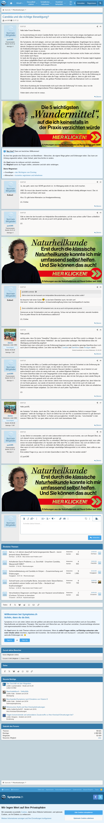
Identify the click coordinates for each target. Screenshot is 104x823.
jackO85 (7, 20)
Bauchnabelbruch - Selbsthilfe (17, 691)
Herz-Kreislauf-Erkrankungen (16, 711)
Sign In (9, 640)
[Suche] (100, 3)
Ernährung (10, 719)
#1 (100, 26)
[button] (19, 3)
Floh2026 (12, 566)
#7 (100, 403)
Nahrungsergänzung (13, 703)
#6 (100, 360)
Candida (65, 347)
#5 (100, 330)
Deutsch (16, 790)
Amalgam (87, 347)
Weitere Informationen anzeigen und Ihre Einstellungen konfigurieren (26, 818)
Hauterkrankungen (29, 597)
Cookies (6, 790)
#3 (100, 212)
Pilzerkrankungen (28, 566)
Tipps (97, 790)
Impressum (50, 790)
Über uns (41, 790)
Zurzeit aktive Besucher (12, 650)
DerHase (12, 556)
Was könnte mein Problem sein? (32, 556)
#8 (100, 432)
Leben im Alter (11, 688)
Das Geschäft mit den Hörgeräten (18, 684)
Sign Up (25, 640)
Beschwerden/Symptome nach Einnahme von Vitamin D (27, 699)
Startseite (11, 3)
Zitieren (98, 97)
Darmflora (75, 347)
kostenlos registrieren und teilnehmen (28, 175)
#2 (100, 182)
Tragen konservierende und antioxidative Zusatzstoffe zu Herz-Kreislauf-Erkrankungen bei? (39, 715)
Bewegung (10, 696)
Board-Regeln (88, 790)
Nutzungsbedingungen (63, 790)
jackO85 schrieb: (28, 292)
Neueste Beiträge (9, 679)
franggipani (12, 576)
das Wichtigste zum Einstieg (25, 172)
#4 (100, 287)
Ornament (12, 597)
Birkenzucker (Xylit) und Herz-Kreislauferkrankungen (25, 707)
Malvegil (94, 582)
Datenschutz (77, 790)
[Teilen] (97, 26)
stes (99, 738)
